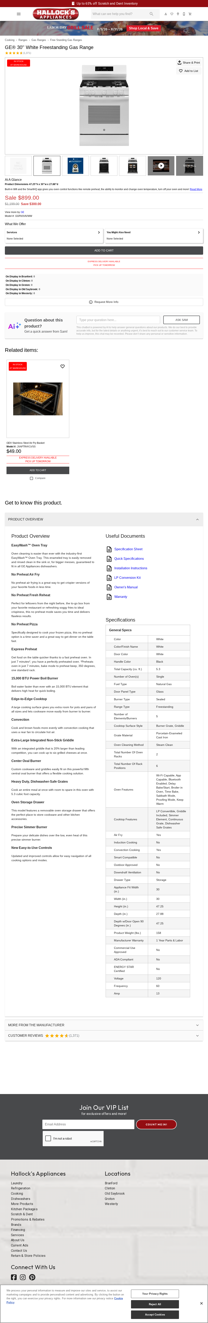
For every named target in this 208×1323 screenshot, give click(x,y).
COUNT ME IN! (156, 1124)
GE (22, 212)
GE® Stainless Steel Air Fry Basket (25, 443)
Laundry (17, 1183)
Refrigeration (20, 1188)
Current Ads (19, 1245)
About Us (18, 1240)
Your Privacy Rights (155, 1293)
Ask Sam (182, 319)
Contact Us (19, 1251)
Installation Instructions (130, 568)
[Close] (201, 1303)
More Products (22, 1204)
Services (17, 1235)
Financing (18, 1230)
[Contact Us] (184, 14)
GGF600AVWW (23, 216)
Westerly (111, 1204)
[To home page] (55, 14)
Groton (110, 1199)
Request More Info (106, 301)
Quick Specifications (129, 558)
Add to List (191, 70)
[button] (18, 14)
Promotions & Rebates (27, 1219)
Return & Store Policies (28, 1256)
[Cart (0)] (190, 14)
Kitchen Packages (24, 1209)
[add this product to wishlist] (62, 366)
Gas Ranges (38, 40)
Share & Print (191, 62)
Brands (16, 1225)
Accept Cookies (155, 1314)
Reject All (155, 1304)
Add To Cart (104, 250)
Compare (40, 478)
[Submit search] (151, 14)
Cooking (9, 40)
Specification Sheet (128, 549)
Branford (111, 1183)
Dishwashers (20, 1199)
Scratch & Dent (22, 1214)
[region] (104, 1304)
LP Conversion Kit (127, 577)
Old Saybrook (115, 1193)
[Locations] (178, 14)
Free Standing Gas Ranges (66, 40)
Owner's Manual (126, 587)
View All (189, 165)
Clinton (110, 1188)
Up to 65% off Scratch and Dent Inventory (107, 3)
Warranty (120, 596)
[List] (172, 14)
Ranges (22, 40)
